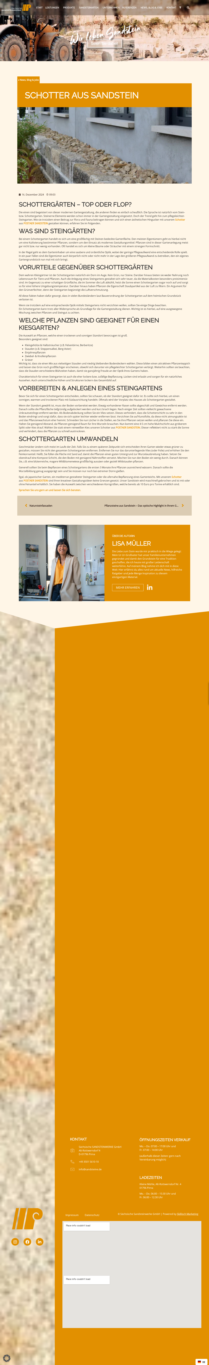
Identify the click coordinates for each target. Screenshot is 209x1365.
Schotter (180, 219)
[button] (188, 7)
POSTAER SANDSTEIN (36, 223)
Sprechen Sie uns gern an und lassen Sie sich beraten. (50, 490)
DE (203, 1362)
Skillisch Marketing (187, 1214)
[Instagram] (15, 1242)
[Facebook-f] (27, 1242)
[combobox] (201, 1362)
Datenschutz (92, 1215)
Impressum (72, 1215)
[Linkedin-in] (39, 1242)
